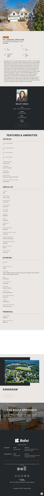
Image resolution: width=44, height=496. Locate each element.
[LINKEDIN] (22, 476)
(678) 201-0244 (16, 455)
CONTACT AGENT (22, 125)
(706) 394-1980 (22, 113)
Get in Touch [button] (22, 422)
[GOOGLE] (28, 476)
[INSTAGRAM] (19, 476)
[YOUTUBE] (25, 476)
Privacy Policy (27, 488)
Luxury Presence (30, 482)
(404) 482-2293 (16, 449)
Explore (7, 396)
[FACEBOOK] (16, 476)
